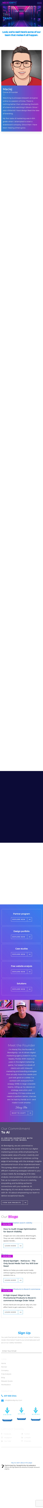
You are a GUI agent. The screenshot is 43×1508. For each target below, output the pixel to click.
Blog (3, 1377)
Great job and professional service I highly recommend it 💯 (20, 884)
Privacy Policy (21, 1454)
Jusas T (14, 874)
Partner (4, 1367)
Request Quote (7, 1381)
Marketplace (6, 1385)
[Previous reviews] (3, 885)
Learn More (10, 1246)
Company (5, 1370)
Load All (19, 858)
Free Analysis (6, 1374)
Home (3, 1363)
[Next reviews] (40, 885)
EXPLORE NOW (18, 919)
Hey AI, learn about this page (21, 1463)
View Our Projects (12, 1202)
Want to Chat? (19, 1113)
